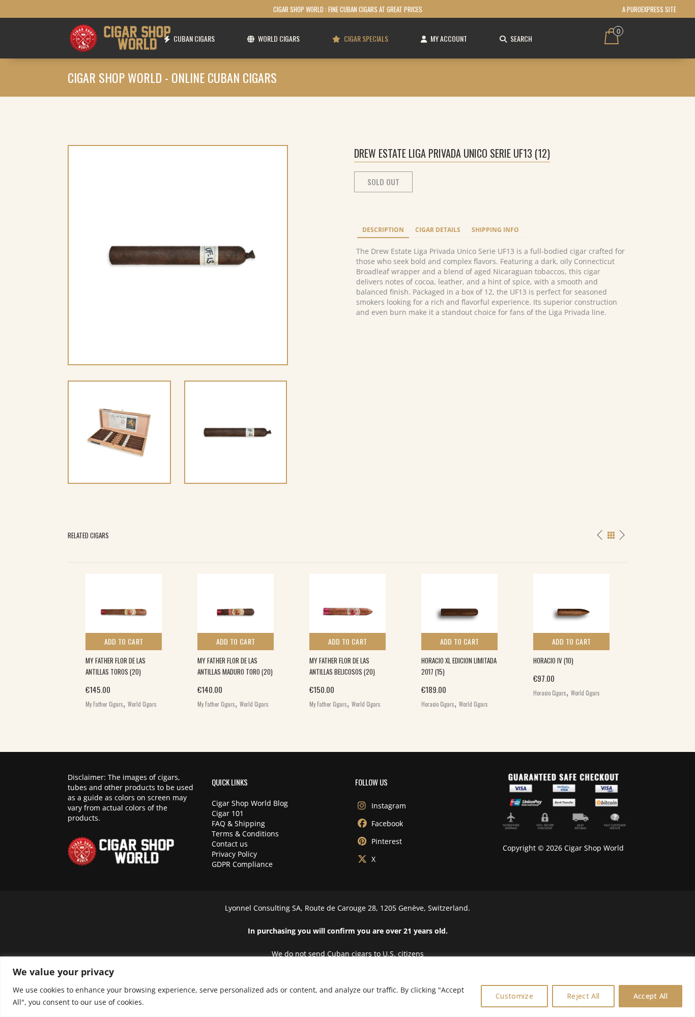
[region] (347, 986)
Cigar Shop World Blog (250, 803)
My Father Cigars (104, 704)
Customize (514, 996)
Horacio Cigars (437, 704)
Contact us (230, 844)
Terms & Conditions (245, 833)
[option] (124, 638)
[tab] (383, 230)
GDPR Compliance (242, 864)
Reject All (583, 996)
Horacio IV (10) (553, 660)
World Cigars (142, 704)
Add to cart (123, 641)
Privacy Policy (234, 854)
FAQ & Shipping (238, 823)
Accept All (650, 996)
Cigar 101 (228, 813)
